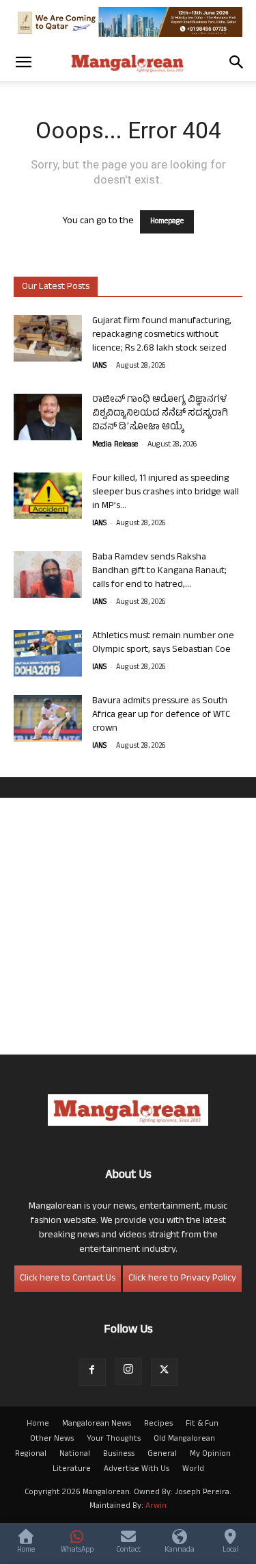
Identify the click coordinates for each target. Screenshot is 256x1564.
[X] (164, 1372)
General (162, 1454)
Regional (30, 1454)
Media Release (115, 445)
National (74, 1454)
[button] (23, 62)
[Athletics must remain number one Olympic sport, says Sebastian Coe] (48, 653)
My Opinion (210, 1454)
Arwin (156, 1506)
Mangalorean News (96, 1424)
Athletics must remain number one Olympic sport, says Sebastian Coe (163, 643)
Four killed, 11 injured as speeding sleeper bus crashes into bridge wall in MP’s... (165, 492)
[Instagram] (128, 1371)
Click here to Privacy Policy (182, 1279)
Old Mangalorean (184, 1439)
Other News (52, 1439)
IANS (99, 366)
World (193, 1469)
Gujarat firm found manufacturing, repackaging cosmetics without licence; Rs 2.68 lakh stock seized (161, 335)
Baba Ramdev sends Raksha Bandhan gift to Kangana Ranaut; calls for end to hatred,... (159, 571)
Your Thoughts (114, 1439)
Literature (72, 1469)
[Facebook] (92, 1372)
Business (118, 1454)
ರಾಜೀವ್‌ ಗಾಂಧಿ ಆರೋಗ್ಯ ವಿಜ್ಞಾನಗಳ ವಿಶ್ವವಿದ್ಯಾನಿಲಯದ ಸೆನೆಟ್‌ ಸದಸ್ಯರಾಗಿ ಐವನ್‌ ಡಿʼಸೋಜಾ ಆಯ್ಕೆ (160, 414)
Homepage (167, 222)
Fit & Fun (202, 1424)
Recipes (158, 1424)
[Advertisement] (128, 926)
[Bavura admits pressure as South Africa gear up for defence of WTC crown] (48, 718)
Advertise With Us (136, 1469)
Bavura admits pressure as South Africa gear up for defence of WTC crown (161, 715)
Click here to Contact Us (67, 1279)
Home (38, 1424)
